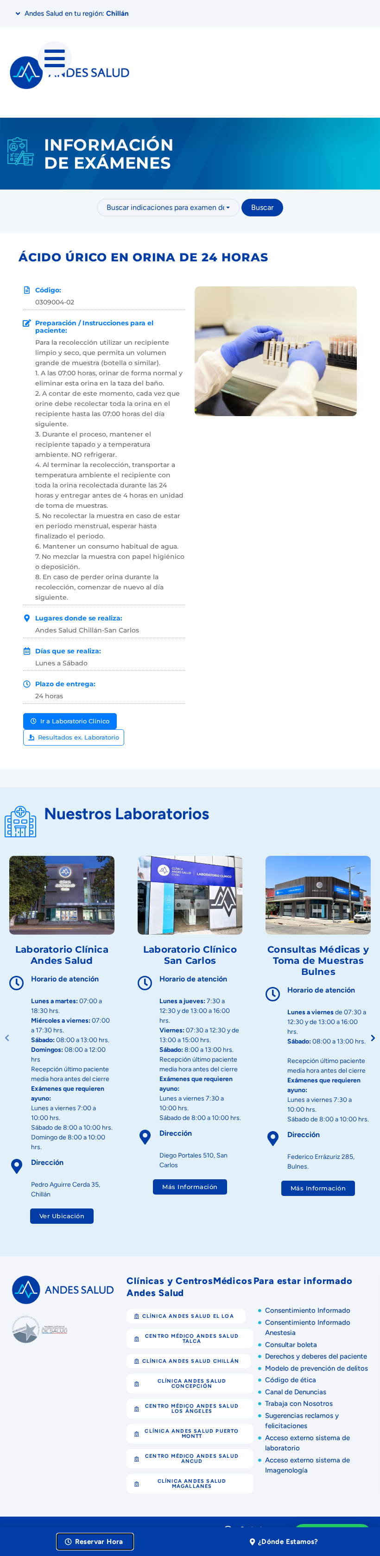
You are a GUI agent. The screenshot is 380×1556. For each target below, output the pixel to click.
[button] (373, 1038)
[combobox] (168, 207)
